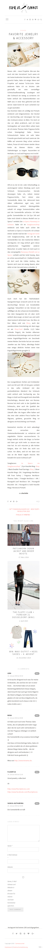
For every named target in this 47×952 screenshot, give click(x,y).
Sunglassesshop (33, 224)
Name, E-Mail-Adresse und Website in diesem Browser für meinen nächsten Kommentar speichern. (12, 893)
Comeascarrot (19, 943)
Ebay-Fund (18, 329)
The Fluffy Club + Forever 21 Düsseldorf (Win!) (23, 614)
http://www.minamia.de (23, 760)
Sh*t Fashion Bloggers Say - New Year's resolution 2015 (24, 510)
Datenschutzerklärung (20, 947)
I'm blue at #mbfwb (23, 515)
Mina (10, 715)
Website (10, 867)
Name (10, 846)
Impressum (8, 947)
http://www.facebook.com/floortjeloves (23, 792)
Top (40, 947)
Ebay (28, 323)
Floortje (12, 772)
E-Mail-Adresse (12, 856)
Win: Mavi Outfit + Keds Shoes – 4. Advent (23, 652)
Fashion (23, 30)
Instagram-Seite (33, 234)
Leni (9, 673)
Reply (37, 673)
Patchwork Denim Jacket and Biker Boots (23, 551)
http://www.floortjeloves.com (19, 789)
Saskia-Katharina (15, 803)
